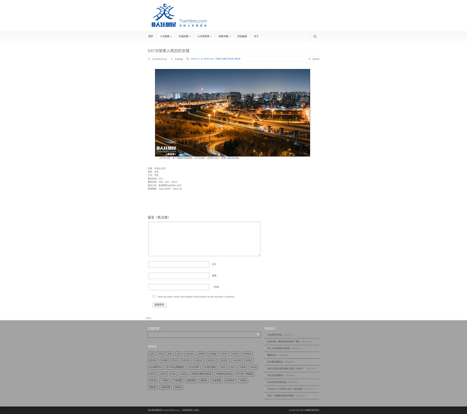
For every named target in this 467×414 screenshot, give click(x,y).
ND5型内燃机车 (275, 362)
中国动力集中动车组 (224, 59)
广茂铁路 (177, 380)
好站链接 (242, 36)
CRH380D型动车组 (276, 382)
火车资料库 (205, 36)
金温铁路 (165, 387)
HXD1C (198, 360)
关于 (256, 36)
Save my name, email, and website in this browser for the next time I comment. (196, 296)
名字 (214, 264)
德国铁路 (191, 380)
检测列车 (230, 380)
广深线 (164, 380)
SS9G (183, 374)
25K (170, 354)
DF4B (201, 354)
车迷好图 (185, 36)
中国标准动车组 (223, 374)
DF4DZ (153, 360)
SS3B (242, 367)
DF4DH (247, 354)
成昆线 (203, 380)
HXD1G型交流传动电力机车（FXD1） (286, 368)
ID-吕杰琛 (194, 367)
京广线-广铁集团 (245, 374)
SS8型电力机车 (274, 335)
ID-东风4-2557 (207, 59)
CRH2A (190, 354)
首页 (150, 36)
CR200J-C (195, 59)
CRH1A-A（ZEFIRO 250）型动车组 (284, 389)
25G (161, 354)
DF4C (224, 354)
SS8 (173, 374)
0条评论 (315, 59)
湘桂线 (152, 387)
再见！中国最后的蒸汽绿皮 (280, 395)
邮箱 (214, 275)
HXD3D (237, 360)
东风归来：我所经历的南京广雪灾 (283, 341)
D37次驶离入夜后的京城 (168, 51)
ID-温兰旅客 (210, 367)
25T (179, 354)
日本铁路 (216, 380)
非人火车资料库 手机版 (278, 348)
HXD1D (211, 360)
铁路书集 (225, 36)
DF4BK (213, 354)
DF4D (235, 354)
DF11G (186, 360)
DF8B (164, 360)
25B (151, 354)
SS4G (253, 367)
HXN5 (249, 360)
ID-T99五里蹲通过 (175, 367)
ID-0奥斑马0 (155, 367)
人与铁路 (166, 36)
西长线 (237, 59)
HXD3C (224, 360)
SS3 (232, 367)
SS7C (152, 374)
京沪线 (152, 380)
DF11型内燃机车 (275, 375)
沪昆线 (243, 380)
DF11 (175, 360)
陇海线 (178, 387)
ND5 (223, 367)
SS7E (163, 374)
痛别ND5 (271, 355)
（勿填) (215, 287)
